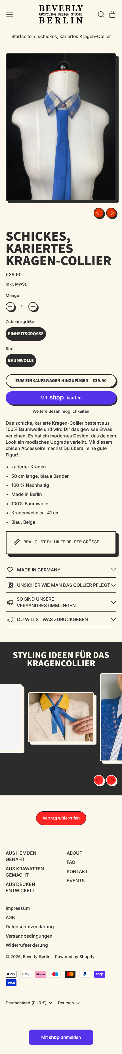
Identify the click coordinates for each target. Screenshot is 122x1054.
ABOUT (74, 853)
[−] (10, 306)
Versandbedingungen (29, 936)
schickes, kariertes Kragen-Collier (74, 36)
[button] (101, 14)
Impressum (18, 908)
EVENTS (76, 880)
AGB (10, 917)
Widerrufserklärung (27, 945)
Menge (12, 295)
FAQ (71, 862)
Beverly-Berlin (37, 956)
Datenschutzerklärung (30, 926)
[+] (32, 306)
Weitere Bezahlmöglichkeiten (61, 411)
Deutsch (66, 1002)
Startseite (21, 36)
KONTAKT (77, 871)
